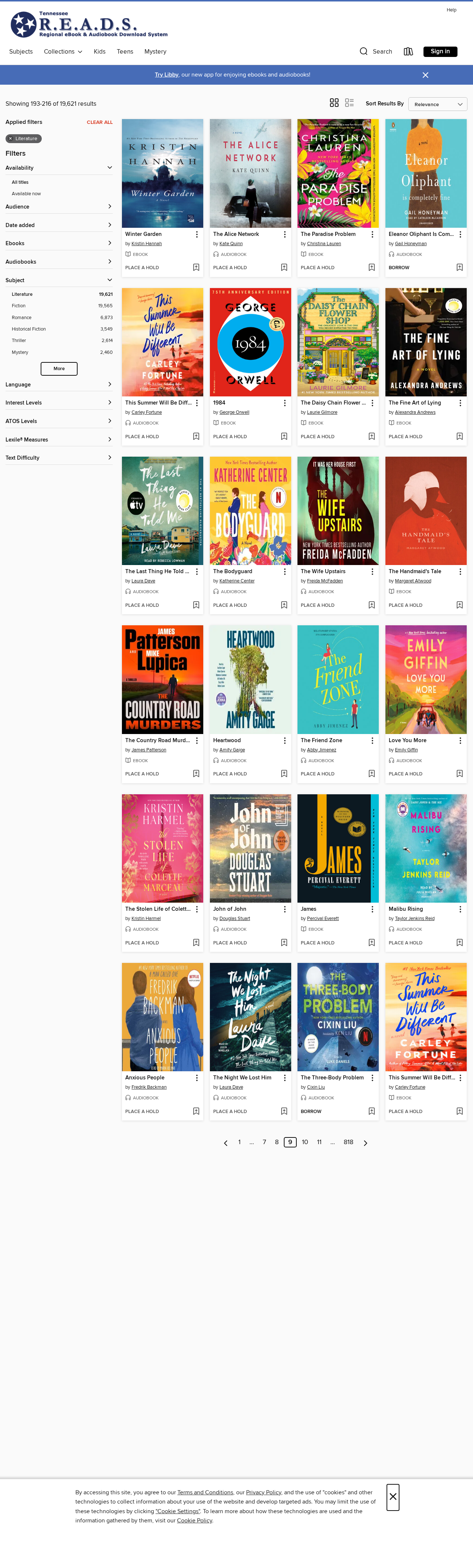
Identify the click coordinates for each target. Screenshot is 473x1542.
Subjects (21, 52)
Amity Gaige (232, 750)
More (59, 369)
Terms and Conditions (205, 1492)
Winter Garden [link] (143, 234)
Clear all (100, 122)
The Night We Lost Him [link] (242, 1078)
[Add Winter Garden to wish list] (196, 268)
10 (305, 1142)
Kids (100, 52)
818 (348, 1142)
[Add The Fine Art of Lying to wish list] (459, 437)
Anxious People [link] (144, 1078)
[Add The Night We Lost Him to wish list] (284, 1112)
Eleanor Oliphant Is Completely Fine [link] (422, 234)
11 (319, 1142)
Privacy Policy (263, 1492)
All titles (20, 182)
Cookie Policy (194, 1520)
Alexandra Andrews (415, 412)
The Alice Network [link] (236, 234)
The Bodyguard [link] (232, 571)
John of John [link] (229, 909)
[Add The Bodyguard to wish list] (284, 606)
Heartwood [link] (227, 740)
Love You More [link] (407, 740)
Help (451, 10)
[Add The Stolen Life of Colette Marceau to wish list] (196, 943)
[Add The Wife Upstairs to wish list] (371, 606)
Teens (125, 52)
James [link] (308, 909)
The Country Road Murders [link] (159, 740)
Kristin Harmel (146, 919)
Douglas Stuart (235, 919)
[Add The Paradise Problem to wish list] (371, 268)
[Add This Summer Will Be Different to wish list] (196, 437)
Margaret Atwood (413, 581)
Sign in (440, 51)
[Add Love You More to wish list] (459, 774)
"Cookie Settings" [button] (178, 1511)
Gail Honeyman (411, 244)
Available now (26, 194)
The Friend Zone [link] (321, 740)
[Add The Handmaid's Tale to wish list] (459, 606)
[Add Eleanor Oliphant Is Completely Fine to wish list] (459, 268)
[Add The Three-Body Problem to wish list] (371, 1112)
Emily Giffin (406, 750)
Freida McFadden (325, 581)
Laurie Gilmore (322, 412)
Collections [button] (61, 52)
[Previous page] (226, 1142)
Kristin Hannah (147, 244)
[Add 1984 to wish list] (284, 437)
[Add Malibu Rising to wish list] (459, 943)
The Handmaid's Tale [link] (415, 571)
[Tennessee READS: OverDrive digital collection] (90, 24)
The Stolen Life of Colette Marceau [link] (159, 909)
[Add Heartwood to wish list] (284, 774)
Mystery (155, 52)
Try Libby (166, 75)
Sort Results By (385, 103)
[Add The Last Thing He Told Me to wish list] (196, 606)
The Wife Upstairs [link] (323, 571)
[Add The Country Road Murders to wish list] (196, 774)
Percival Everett (323, 919)
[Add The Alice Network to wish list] (284, 268)
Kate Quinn (231, 244)
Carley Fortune (147, 412)
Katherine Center (237, 581)
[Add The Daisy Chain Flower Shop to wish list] (371, 437)
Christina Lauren (324, 244)
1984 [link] (219, 403)
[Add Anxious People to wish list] (196, 1112)
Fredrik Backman (149, 1087)
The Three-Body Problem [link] (332, 1078)
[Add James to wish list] (371, 943)
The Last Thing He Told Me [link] (159, 571)
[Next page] (365, 1142)
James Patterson (149, 750)
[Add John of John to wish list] (284, 943)
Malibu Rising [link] (406, 909)
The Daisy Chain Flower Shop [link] (334, 403)
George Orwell (234, 412)
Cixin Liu (316, 1087)
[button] (375, 53)
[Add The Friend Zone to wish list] (371, 774)
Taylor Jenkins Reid (415, 919)
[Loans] (409, 53)
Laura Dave (143, 581)
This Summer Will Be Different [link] (159, 403)
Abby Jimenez (321, 750)
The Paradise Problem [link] (328, 234)
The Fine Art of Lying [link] (415, 403)
